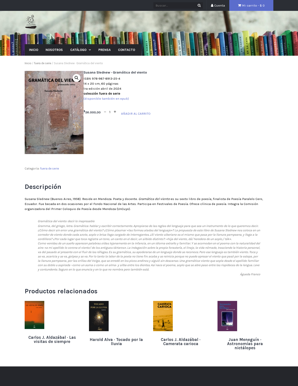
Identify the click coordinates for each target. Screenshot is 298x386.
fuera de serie (42, 63)
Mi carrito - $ (253, 5)
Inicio (33, 50)
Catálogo (78, 50)
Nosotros (54, 50)
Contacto (126, 50)
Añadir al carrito (136, 114)
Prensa (104, 50)
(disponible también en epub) (106, 99)
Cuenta (219, 5)
